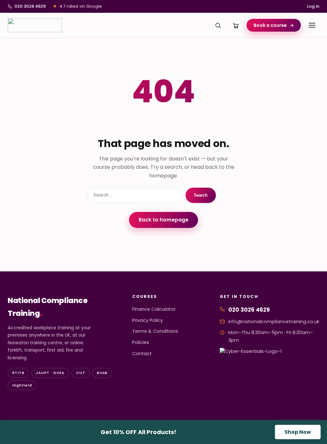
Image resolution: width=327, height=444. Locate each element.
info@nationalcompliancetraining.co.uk (273, 321)
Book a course (274, 25)
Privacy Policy (147, 320)
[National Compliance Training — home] (35, 25)
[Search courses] (218, 25)
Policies (140, 342)
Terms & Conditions (155, 331)
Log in (313, 6)
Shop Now (298, 432)
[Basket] (236, 25)
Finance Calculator (154, 309)
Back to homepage (163, 219)
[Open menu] (312, 25)
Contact (142, 353)
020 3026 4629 (30, 6)
